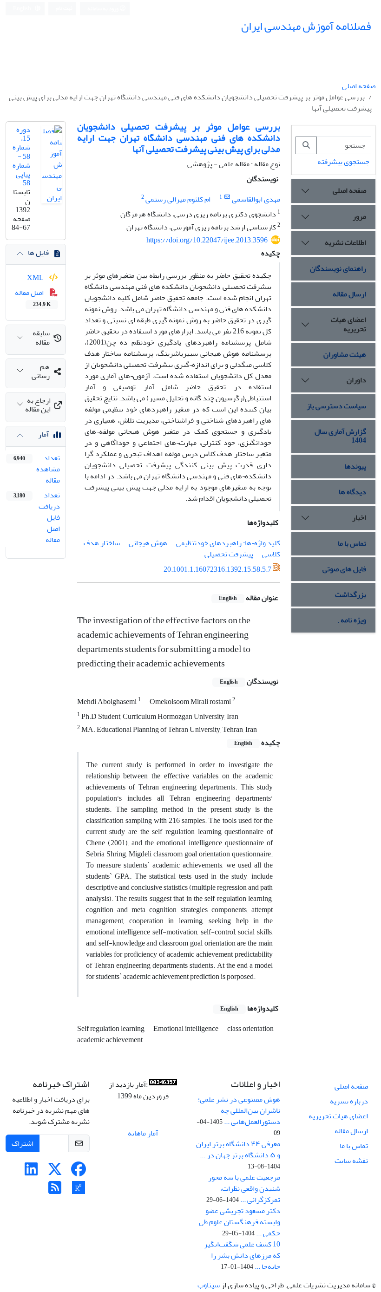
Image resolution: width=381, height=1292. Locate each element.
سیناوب (208, 1285)
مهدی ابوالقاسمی (256, 199)
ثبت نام (64, 8)
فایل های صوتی (344, 569)
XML (36, 278)
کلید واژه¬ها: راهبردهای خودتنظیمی (228, 543)
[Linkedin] (31, 1172)
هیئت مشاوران (344, 354)
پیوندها (355, 466)
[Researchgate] (78, 1191)
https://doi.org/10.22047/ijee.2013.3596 (207, 240)
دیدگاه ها (352, 492)
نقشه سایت (351, 1161)
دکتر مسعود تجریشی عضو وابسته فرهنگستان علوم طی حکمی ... (239, 1222)
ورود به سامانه (103, 8)
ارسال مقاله (349, 294)
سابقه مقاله (41, 337)
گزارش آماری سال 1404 (340, 435)
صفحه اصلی (358, 86)
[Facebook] (78, 1172)
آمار (43, 434)
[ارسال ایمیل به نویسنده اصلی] (226, 197)
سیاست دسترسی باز (336, 406)
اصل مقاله (33, 298)
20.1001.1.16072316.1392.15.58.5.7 (217, 569)
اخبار (359, 517)
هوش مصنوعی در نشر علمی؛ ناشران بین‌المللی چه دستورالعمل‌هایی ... (239, 1110)
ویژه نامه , (352, 620)
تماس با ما (352, 543)
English (22, 8)
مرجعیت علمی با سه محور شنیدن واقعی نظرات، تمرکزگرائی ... (244, 1188)
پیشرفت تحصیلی (228, 554)
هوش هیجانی (148, 543)
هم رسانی (41, 371)
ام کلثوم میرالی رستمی (177, 199)
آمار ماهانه (143, 1133)
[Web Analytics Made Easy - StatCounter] (163, 1085)
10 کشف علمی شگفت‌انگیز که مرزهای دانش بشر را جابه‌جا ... (242, 1255)
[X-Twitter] (55, 1172)
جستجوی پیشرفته (343, 162)
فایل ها (38, 253)
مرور (359, 216)
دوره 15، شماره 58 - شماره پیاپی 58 (21, 156)
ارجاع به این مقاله (38, 404)
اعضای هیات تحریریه (348, 324)
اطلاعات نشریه (345, 242)
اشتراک (22, 1143)
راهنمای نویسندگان (338, 268)
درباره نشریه (349, 1101)
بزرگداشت (350, 594)
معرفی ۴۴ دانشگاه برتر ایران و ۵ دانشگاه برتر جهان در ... (238, 1149)
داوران (356, 380)
